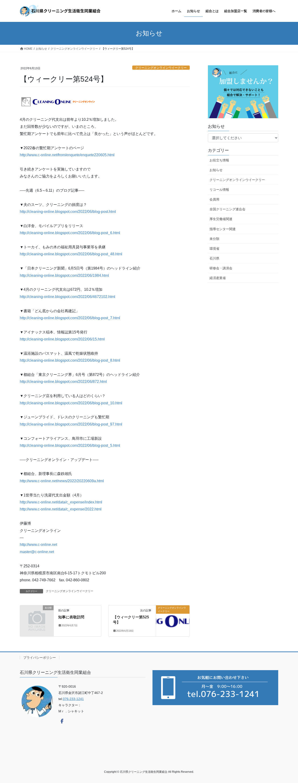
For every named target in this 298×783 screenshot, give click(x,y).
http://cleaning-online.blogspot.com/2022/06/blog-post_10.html (71, 403)
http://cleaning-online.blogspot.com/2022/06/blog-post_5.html (70, 445)
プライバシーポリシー (39, 657)
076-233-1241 (73, 699)
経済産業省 (218, 278)
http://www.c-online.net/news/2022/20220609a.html (62, 481)
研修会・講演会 (221, 268)
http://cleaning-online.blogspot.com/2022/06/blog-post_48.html (71, 254)
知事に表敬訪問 (71, 617)
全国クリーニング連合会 (227, 209)
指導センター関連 (223, 229)
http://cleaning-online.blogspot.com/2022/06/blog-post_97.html (71, 424)
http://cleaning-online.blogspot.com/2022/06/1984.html (64, 275)
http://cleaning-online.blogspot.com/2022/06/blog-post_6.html (70, 233)
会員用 (214, 199)
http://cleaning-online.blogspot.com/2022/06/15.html (62, 339)
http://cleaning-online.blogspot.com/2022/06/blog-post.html (68, 212)
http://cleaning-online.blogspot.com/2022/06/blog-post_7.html (70, 318)
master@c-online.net (37, 552)
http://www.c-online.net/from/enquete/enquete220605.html (67, 155)
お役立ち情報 (219, 160)
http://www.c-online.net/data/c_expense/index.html (61, 502)
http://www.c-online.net (38, 545)
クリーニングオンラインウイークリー (161, 67)
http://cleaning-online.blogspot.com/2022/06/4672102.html (67, 297)
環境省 (214, 248)
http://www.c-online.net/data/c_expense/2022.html (61, 509)
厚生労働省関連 (221, 219)
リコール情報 (219, 189)
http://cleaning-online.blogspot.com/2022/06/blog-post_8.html (70, 360)
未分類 (214, 239)
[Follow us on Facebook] (61, 721)
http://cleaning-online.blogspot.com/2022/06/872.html (63, 382)
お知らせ (216, 170)
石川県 (214, 258)
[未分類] (37, 615)
